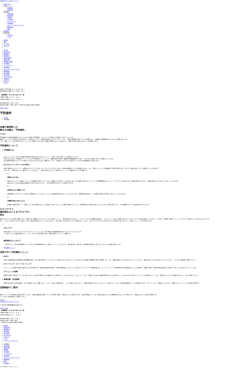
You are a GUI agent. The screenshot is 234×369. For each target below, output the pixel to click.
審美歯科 (10, 27)
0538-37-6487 (4, 108)
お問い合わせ (8, 77)
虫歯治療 (10, 14)
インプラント (11, 21)
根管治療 (10, 16)
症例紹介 (7, 31)
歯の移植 (7, 73)
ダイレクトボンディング (15, 25)
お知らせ (10, 35)
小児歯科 (10, 19)
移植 (8, 29)
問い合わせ (7, 335)
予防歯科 (10, 23)
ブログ (9, 37)
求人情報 (7, 75)
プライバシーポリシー (11, 341)
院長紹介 (10, 10)
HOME (6, 50)
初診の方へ (7, 4)
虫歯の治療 (7, 58)
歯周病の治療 (8, 61)
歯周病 (9, 17)
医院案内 (10, 8)
